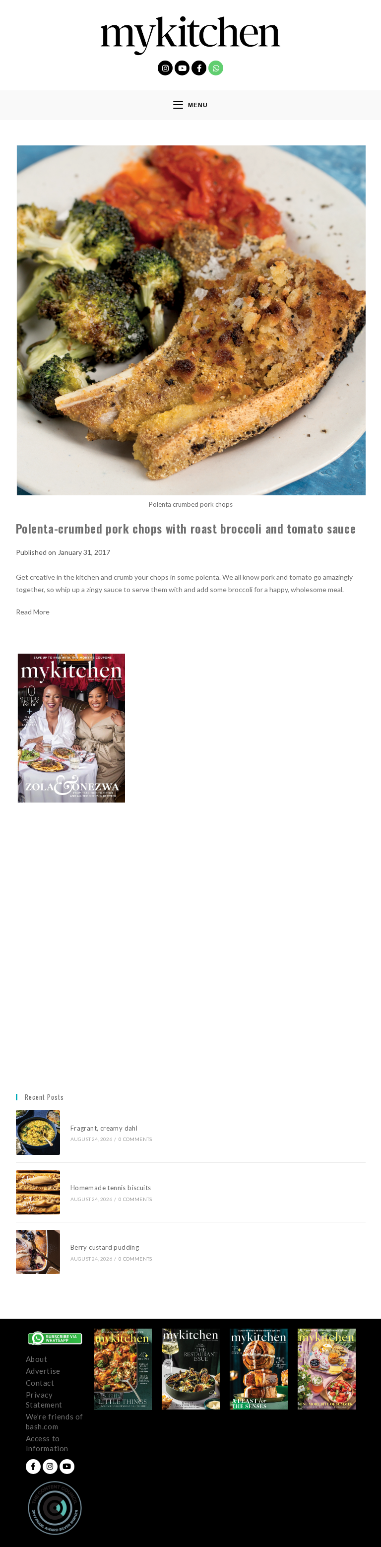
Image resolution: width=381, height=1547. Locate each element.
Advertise (43, 1370)
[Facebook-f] (198, 68)
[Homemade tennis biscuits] (38, 1192)
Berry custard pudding (106, 1247)
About (37, 1358)
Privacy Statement (44, 1399)
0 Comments (135, 1139)
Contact (40, 1382)
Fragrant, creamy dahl (103, 1128)
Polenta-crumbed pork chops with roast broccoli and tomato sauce (186, 528)
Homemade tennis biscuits (110, 1188)
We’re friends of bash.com (55, 1421)
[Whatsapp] (215, 68)
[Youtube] (182, 68)
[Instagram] (165, 68)
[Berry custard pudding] (38, 1252)
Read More (33, 611)
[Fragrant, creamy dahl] (38, 1132)
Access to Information (47, 1443)
